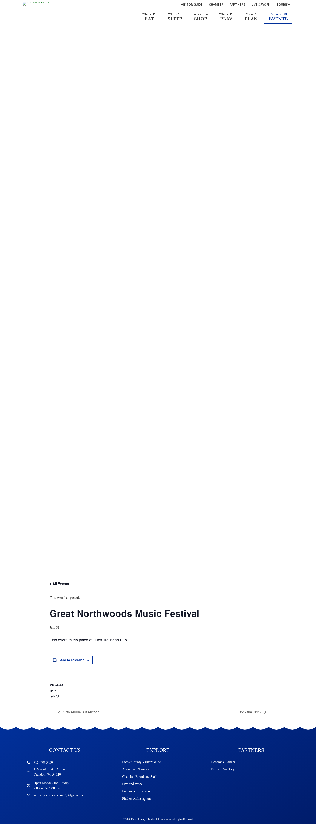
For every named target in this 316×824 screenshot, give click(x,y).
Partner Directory (223, 769)
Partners (237, 4)
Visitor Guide (192, 4)
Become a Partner (223, 761)
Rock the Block (250, 712)
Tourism (283, 4)
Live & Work (260, 4)
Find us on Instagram (136, 798)
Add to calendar (72, 660)
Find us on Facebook (136, 791)
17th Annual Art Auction (80, 712)
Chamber (216, 4)
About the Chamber (135, 769)
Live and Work (132, 783)
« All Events (59, 583)
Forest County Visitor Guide (141, 761)
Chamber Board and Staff (139, 776)
